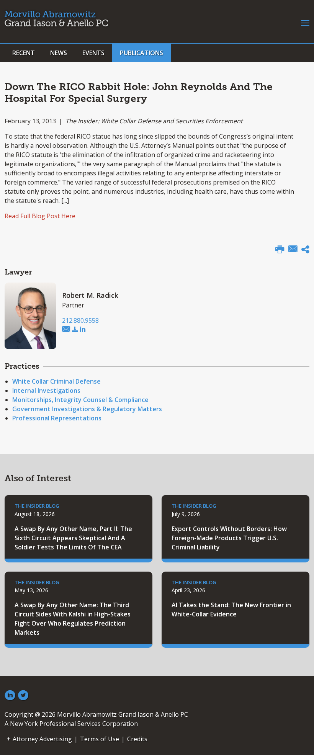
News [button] (58, 53)
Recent (23, 53)
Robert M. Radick (90, 295)
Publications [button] (141, 53)
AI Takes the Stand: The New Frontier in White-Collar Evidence (231, 609)
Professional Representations (56, 418)
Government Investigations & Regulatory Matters (87, 409)
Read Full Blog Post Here (40, 216)
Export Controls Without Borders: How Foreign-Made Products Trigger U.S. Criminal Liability (229, 538)
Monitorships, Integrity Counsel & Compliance (80, 399)
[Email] (293, 249)
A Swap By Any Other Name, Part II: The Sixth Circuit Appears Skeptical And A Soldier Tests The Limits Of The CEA (73, 538)
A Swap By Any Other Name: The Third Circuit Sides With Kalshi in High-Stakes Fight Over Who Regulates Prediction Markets (73, 619)
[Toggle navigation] (305, 22)
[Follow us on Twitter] (23, 695)
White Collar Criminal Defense (56, 381)
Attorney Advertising (42, 739)
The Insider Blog (37, 505)
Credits (137, 739)
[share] (305, 250)
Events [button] (93, 53)
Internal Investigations (46, 390)
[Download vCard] (75, 329)
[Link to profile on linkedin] (83, 329)
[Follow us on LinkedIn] (10, 695)
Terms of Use (99, 739)
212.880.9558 (80, 320)
